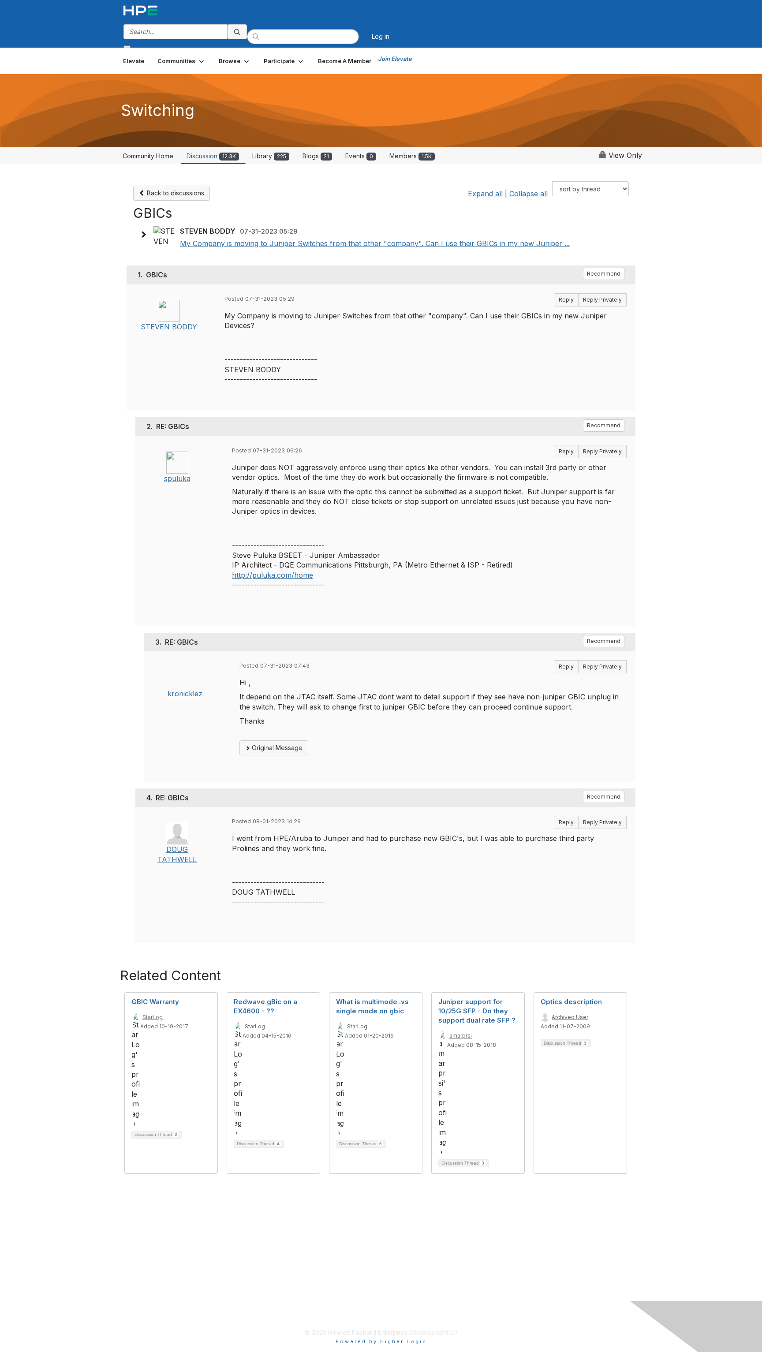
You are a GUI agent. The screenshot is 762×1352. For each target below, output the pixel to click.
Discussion (211, 156)
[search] (237, 31)
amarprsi (460, 1035)
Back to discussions (174, 193)
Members (410, 156)
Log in (380, 36)
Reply (566, 299)
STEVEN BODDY (169, 326)
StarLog (152, 1017)
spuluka (177, 478)
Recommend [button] (603, 273)
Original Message (276, 747)
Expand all (485, 193)
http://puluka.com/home (272, 575)
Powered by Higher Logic (381, 1341)
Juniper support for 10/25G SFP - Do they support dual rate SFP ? (476, 1010)
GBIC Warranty (155, 1001)
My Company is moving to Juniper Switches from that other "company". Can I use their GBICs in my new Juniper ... (375, 243)
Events (359, 156)
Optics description (571, 1001)
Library (269, 156)
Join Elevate (395, 58)
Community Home (148, 156)
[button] (181, 60)
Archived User (570, 1017)
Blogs (316, 156)
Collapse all (528, 193)
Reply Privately (602, 299)
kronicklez (185, 693)
